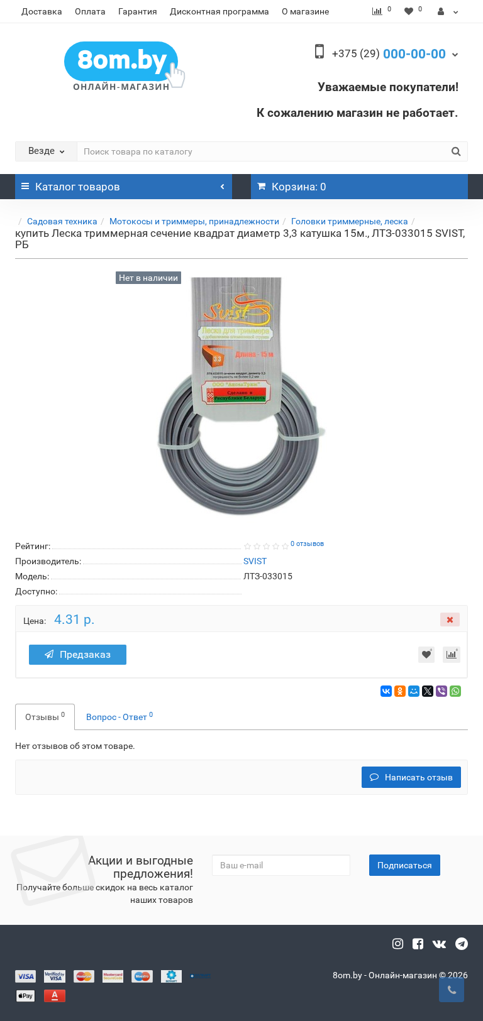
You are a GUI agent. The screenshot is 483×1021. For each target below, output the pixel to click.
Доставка (41, 11)
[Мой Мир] (413, 691)
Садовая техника (62, 221)
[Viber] (441, 691)
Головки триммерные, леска (349, 221)
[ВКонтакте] (386, 691)
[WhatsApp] (455, 691)
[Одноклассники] (400, 691)
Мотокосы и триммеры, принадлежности (194, 221)
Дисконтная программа (219, 11)
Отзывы (45, 716)
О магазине (305, 11)
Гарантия (137, 11)
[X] (427, 691)
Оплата (90, 11)
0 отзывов (307, 544)
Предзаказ (85, 654)
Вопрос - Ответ (119, 716)
